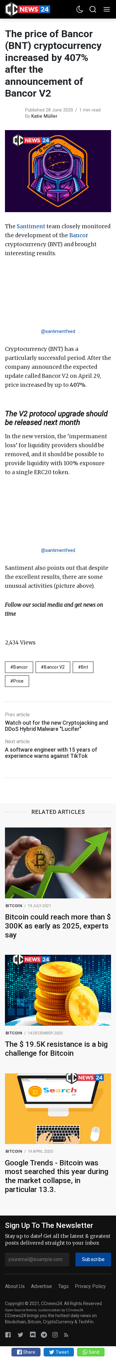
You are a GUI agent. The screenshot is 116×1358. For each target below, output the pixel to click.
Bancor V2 (54, 667)
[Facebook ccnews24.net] (8, 1335)
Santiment (31, 226)
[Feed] (66, 1335)
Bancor (78, 235)
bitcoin (14, 905)
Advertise (41, 1286)
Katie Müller (44, 116)
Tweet (61, 1352)
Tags (63, 1286)
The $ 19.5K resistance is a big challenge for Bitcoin (56, 1049)
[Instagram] (55, 1335)
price (18, 681)
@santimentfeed (58, 331)
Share (29, 1352)
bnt (84, 667)
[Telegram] (44, 1335)
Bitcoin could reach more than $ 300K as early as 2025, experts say (58, 926)
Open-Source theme (20, 1310)
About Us (15, 1286)
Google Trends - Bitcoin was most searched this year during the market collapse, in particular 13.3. (56, 1176)
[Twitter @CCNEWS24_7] (20, 1335)
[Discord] (33, 1335)
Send (93, 1352)
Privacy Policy (90, 1286)
